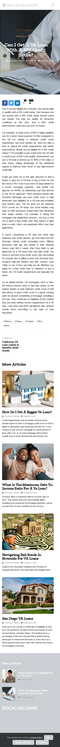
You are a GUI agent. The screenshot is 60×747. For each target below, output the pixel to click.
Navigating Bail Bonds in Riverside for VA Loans (21, 556)
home (19, 321)
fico (40, 321)
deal (7, 325)
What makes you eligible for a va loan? (35, 674)
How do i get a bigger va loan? (27, 412)
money (8, 321)
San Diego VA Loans (17, 618)
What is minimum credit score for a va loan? (33, 692)
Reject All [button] (42, 742)
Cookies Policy (35, 737)
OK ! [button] (48, 737)
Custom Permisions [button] (23, 742)
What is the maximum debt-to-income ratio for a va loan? (27, 486)
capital (30, 321)
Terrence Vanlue (16, 60)
